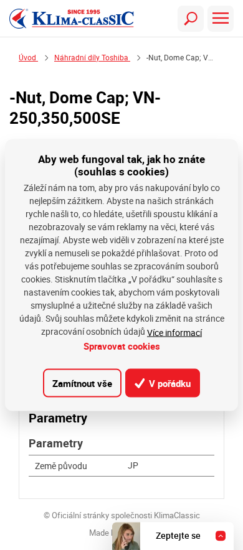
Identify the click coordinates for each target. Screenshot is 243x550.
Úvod (28, 57)
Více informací (174, 332)
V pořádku (168, 382)
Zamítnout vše (82, 382)
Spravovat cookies (121, 346)
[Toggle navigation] (191, 19)
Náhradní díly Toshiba (92, 57)
